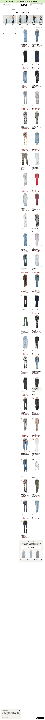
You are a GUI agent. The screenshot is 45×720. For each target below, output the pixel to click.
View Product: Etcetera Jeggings (37, 428)
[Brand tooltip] (5, 30)
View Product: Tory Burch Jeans (25, 59)
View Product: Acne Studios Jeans (25, 222)
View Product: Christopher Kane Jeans (25, 448)
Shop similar (34, 389)
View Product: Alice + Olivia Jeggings (25, 142)
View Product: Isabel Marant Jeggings (25, 489)
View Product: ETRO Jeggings (37, 182)
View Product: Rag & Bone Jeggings (25, 121)
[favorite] (30, 42)
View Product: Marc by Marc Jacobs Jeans (25, 100)
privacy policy (6, 717)
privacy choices (15, 715)
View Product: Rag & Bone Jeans (37, 100)
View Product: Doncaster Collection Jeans (37, 59)
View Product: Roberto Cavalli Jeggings (37, 222)
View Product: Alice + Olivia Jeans (25, 162)
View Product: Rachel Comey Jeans (25, 203)
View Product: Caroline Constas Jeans (25, 386)
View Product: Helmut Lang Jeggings (25, 407)
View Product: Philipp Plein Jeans (25, 304)
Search (32, 4)
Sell (9, 4)
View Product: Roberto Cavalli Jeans (37, 121)
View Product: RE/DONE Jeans (25, 80)
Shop (4, 4)
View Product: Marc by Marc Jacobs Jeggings (37, 304)
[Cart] (42, 8)
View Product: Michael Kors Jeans (37, 142)
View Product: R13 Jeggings (37, 203)
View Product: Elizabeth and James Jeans (25, 428)
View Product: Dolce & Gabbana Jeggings (37, 80)
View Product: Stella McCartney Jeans (37, 162)
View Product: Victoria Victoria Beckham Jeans (37, 366)
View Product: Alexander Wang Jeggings (25, 284)
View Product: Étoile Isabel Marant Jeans (37, 39)
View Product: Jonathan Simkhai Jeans (25, 39)
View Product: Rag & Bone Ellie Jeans (37, 468)
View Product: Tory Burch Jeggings (37, 325)
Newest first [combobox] (39, 27)
